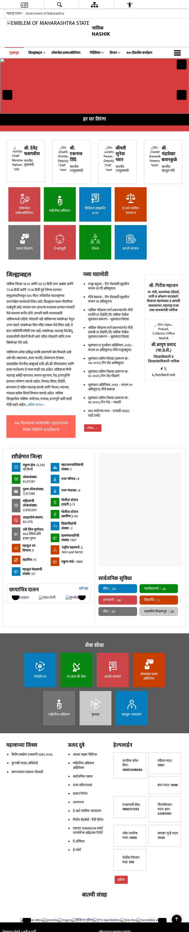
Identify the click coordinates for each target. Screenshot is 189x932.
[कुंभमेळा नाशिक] (72, 598)
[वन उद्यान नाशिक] (22, 598)
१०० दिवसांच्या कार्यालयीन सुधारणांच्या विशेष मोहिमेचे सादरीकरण (41, 426)
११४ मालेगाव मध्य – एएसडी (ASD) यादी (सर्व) (108, 413)
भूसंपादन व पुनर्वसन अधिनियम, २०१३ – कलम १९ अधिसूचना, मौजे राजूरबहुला (110, 347)
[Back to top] (177, 920)
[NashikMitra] (31, 920)
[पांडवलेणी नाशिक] (47, 598)
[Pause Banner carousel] (182, 64)
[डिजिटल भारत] (82, 920)
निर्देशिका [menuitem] (95, 53)
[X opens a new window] (165, 369)
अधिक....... (93, 428)
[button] (178, 52)
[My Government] (65, 920)
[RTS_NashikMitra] (107, 920)
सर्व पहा (83, 588)
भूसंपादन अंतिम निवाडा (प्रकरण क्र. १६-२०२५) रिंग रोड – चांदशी (108, 400)
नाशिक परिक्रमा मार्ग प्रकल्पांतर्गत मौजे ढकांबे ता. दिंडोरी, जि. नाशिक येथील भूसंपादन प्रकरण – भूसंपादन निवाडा (110, 332)
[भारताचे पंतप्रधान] (50, 920)
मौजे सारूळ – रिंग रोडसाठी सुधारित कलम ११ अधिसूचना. (108, 299)
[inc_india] (150, 920)
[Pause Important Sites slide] (163, 922)
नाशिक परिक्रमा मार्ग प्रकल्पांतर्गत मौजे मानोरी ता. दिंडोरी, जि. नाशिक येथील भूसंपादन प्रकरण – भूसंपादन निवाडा (110, 314)
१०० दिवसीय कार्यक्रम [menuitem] (139, 53)
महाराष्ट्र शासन (14, 13)
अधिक (121, 880)
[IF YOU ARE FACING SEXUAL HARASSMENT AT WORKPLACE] (129, 920)
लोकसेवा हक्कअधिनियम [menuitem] (65, 53)
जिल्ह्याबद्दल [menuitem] (35, 53)
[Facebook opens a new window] (162, 369)
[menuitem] (24, 4)
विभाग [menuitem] (113, 53)
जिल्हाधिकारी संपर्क (165, 375)
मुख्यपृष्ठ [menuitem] (14, 53)
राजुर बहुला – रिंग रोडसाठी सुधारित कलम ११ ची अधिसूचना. (108, 286)
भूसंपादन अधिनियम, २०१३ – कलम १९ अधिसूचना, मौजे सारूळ (110, 387)
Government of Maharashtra (45, 13)
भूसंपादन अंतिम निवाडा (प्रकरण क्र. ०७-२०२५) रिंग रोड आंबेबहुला (108, 361)
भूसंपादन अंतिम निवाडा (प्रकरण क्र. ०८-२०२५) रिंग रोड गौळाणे (108, 374)
